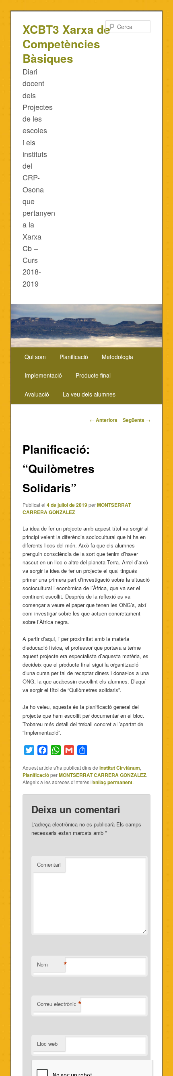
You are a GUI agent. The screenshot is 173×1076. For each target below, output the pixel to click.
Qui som (35, 357)
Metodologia (117, 357)
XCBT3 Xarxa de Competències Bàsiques (66, 43)
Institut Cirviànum (119, 767)
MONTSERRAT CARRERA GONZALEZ (102, 775)
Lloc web (47, 1043)
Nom (51, 964)
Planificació (74, 357)
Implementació (43, 375)
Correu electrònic (58, 1004)
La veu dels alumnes (89, 394)
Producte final (93, 375)
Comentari (49, 864)
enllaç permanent (112, 782)
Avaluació (37, 394)
